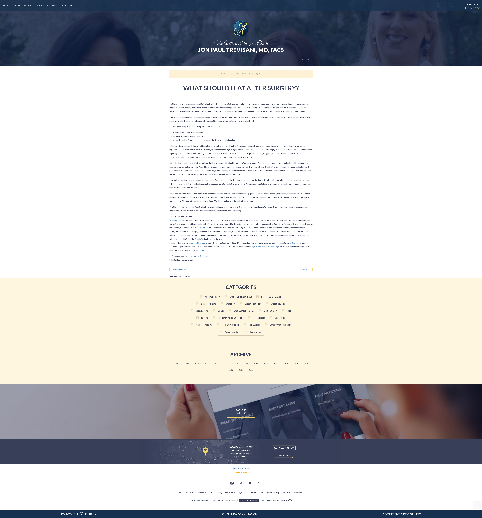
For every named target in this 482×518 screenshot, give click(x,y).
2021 (226, 363)
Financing (456, 5)
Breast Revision (278, 303)
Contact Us (82, 5)
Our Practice (15, 5)
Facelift (204, 317)
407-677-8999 (472, 8)
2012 (231, 370)
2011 (241, 370)
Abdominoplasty (212, 296)
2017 (266, 363)
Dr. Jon (221, 310)
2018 (256, 363)
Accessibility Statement (248, 500)
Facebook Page (273, 246)
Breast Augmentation (271, 296)
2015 (285, 363)
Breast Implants (208, 303)
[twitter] (241, 483)
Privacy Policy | (232, 500)
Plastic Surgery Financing (269, 493)
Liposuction (279, 317)
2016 (276, 363)
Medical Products (204, 324)
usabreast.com (203, 250)
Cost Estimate (443, 5)
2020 (236, 363)
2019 (246, 363)
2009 (251, 370)
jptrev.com (257, 246)
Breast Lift (230, 303)
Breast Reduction (253, 303)
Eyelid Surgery (270, 310)
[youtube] (250, 483)
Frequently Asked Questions (230, 317)
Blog (230, 74)
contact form (294, 243)
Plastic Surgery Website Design (273, 500)
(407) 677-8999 (284, 448)
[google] (95, 514)
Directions (298, 493)
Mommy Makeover (230, 324)
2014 (295, 363)
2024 (196, 363)
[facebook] (222, 483)
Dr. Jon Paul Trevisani (177, 220)
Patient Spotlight (232, 332)
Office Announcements (280, 324)
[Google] (259, 483)
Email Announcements (244, 310)
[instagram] (231, 483)
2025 (186, 363)
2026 (176, 363)
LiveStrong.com (203, 256)
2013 (305, 363)
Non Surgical (254, 324)
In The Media (259, 317)
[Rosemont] (290, 500)
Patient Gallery (43, 5)
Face (289, 310)
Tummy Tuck (256, 332)
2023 (206, 363)
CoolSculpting (201, 310)
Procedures (29, 5)
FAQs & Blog (70, 5)
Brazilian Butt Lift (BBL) (241, 296)
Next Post (305, 269)
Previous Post (178, 269)
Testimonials (57, 5)
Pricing (253, 493)
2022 (216, 363)
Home (5, 5)
